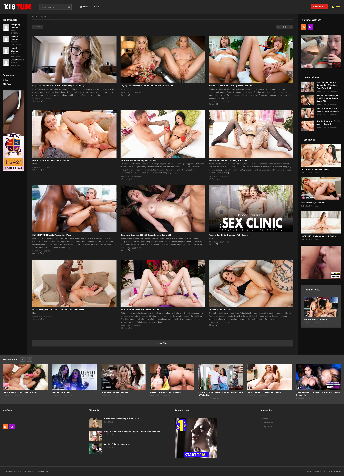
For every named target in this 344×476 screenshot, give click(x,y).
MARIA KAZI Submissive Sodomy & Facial (140, 310)
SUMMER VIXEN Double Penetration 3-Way (51, 235)
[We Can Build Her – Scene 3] (95, 448)
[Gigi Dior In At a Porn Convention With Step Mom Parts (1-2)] (74, 59)
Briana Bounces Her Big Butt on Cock (121, 419)
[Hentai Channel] (6, 50)
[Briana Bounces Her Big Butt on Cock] (95, 423)
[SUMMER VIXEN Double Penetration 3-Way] (74, 208)
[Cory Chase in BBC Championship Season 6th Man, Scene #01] (95, 436)
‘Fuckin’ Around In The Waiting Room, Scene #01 (231, 86)
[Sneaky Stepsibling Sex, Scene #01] (172, 377)
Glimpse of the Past (61, 392)
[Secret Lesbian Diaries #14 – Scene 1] (269, 377)
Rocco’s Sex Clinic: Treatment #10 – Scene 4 (229, 235)
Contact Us (268, 423)
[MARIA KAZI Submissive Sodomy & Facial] (163, 283)
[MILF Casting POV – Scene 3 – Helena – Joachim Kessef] (74, 283)
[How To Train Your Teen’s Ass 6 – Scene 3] (74, 134)
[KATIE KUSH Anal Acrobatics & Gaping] (321, 222)
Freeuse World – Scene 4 (220, 310)
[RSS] (303, 27)
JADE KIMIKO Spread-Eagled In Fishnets (139, 160)
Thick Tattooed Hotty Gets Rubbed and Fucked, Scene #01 (318, 393)
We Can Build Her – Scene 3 (117, 444)
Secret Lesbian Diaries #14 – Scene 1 (264, 392)
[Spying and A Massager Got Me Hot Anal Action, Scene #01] (163, 59)
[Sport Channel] (6, 62)
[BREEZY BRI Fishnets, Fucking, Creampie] (251, 134)
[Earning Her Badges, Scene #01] (123, 377)
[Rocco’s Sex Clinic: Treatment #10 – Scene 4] (251, 208)
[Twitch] (310, 27)
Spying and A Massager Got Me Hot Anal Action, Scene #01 (147, 86)
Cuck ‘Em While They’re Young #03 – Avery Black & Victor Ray (220, 393)
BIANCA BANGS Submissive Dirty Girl (20, 392)
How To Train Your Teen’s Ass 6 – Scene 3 (51, 160)
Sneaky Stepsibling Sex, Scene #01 (166, 392)
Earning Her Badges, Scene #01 (115, 392)
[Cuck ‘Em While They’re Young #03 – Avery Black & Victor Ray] (220, 377)
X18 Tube (7, 84)
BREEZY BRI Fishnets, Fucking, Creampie (228, 160)
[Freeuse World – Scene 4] (251, 283)
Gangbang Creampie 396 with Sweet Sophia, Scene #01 (146, 235)
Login (337, 7)
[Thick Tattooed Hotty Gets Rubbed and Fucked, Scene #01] (318, 377)
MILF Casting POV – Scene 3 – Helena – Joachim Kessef (58, 310)
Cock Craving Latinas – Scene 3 (315, 169)
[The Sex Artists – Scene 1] (321, 307)
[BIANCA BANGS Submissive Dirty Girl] (25, 377)
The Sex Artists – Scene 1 (315, 319)
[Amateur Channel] (6, 39)
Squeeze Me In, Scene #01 (313, 203)
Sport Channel (17, 60)
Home (85, 7)
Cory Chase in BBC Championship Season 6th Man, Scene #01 (132, 431)
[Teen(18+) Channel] (6, 27)
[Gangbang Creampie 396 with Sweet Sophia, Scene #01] (163, 208)
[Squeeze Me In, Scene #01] (321, 188)
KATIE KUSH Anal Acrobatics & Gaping (318, 236)
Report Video (269, 427)
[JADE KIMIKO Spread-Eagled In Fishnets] (163, 134)
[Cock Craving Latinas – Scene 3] (321, 155)
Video (96, 7)
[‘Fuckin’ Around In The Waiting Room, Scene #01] (251, 59)
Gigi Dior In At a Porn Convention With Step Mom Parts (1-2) (59, 86)
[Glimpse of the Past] (74, 377)
